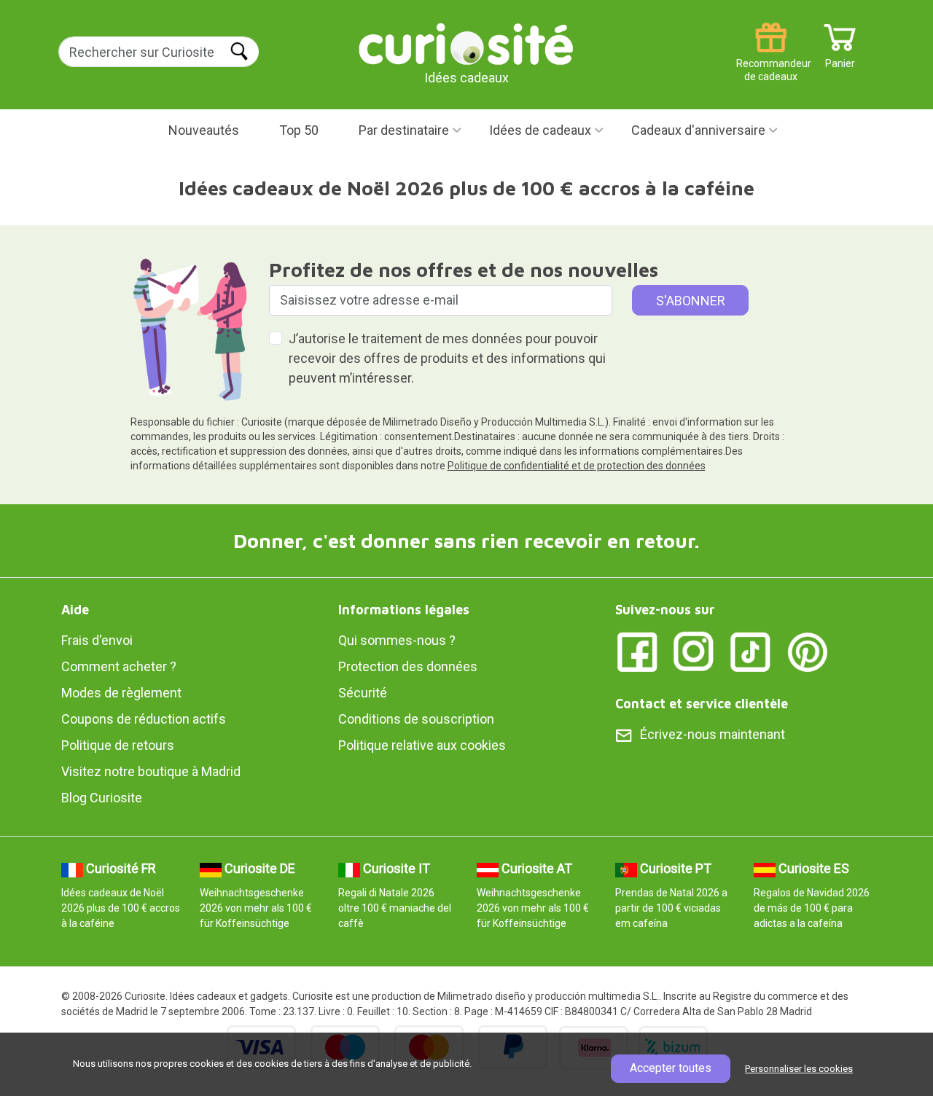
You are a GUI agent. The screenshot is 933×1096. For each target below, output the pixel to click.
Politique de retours (117, 745)
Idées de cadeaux (540, 130)
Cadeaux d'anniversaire (698, 130)
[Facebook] (637, 651)
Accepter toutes (670, 1068)
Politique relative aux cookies (422, 745)
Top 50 (299, 130)
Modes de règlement (121, 692)
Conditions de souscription (416, 719)
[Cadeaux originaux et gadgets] (466, 43)
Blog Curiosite (101, 797)
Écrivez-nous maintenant (712, 734)
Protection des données (407, 666)
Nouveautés (203, 130)
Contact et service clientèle (701, 703)
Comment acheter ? (118, 666)
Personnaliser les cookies (799, 1068)
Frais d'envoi (97, 640)
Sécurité (362, 692)
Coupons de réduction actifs (143, 719)
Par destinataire (404, 130)
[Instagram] (694, 651)
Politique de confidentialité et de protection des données (577, 465)
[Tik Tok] (751, 651)
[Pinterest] (807, 651)
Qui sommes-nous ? (397, 640)
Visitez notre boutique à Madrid (151, 771)
